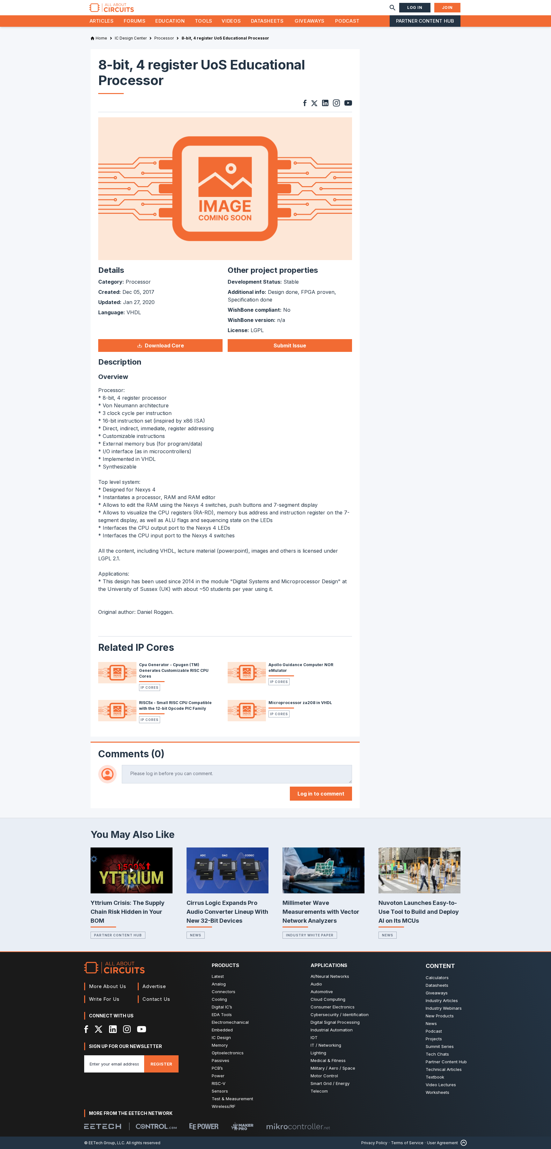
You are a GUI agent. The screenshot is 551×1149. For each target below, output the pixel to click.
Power (218, 1075)
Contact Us (156, 999)
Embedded (222, 1029)
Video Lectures (441, 1084)
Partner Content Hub (425, 21)
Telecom (319, 1091)
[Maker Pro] (242, 1126)
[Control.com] (156, 1126)
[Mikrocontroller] (298, 1126)
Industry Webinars (444, 1008)
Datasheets (267, 21)
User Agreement (442, 1142)
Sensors (220, 1091)
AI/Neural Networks (330, 976)
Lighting (318, 1052)
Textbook (435, 1077)
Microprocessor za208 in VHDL (300, 702)
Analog (219, 983)
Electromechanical (230, 1022)
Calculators (437, 977)
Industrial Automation (332, 1029)
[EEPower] (203, 1126)
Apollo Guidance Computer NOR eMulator (300, 667)
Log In (414, 7)
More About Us (107, 986)
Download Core (164, 345)
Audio (316, 983)
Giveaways (310, 21)
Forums (135, 21)
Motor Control (324, 1075)
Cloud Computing (328, 999)
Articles (102, 21)
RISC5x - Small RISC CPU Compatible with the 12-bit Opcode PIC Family (175, 705)
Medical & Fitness (328, 1060)
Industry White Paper (310, 935)
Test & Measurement (232, 1098)
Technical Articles (444, 1069)
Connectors (223, 991)
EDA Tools (222, 1014)
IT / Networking (326, 1045)
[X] (99, 1029)
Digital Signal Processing (335, 1022)
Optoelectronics (228, 1052)
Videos (231, 21)
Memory (220, 1045)
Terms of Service (407, 1142)
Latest (218, 976)
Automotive (322, 991)
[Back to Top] (462, 1143)
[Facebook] (86, 1029)
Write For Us (104, 999)
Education (170, 21)
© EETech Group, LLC (104, 1142)
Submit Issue (290, 345)
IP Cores (149, 687)
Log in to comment (321, 793)
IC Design (221, 1037)
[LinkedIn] (113, 1029)
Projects (434, 1038)
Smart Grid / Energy (330, 1083)
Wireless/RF (223, 1106)
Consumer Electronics (333, 1006)
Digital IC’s (222, 1006)
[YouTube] (141, 1029)
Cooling (219, 999)
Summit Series (440, 1046)
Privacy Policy (374, 1142)
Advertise (154, 986)
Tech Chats (437, 1054)
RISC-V (218, 1083)
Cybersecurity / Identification (340, 1014)
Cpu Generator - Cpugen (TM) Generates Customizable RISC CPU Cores (174, 670)
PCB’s (217, 1068)
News (195, 935)
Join (447, 7)
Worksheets (437, 1092)
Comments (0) (131, 753)
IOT (314, 1037)
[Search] (392, 7)
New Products (440, 1015)
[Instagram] (127, 1029)
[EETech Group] (102, 1126)
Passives (220, 1060)
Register (161, 1063)
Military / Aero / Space (333, 1068)
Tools (203, 21)
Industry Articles (442, 1000)
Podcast (347, 21)
